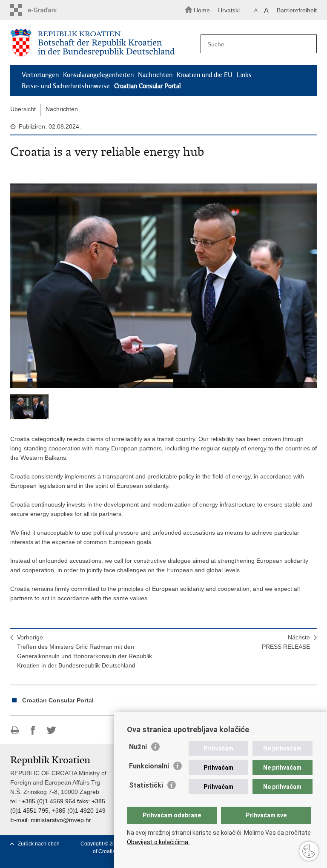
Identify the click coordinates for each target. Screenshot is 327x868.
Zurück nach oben (39, 844)
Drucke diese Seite (14, 730)
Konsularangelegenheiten (98, 75)
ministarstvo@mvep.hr (61, 819)
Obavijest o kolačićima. (158, 842)
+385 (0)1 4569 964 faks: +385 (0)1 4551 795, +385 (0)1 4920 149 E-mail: (58, 810)
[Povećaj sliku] (163, 285)
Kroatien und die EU (204, 75)
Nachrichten (155, 75)
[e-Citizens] (46, 10)
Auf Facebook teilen (33, 730)
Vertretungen (40, 75)
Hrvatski (229, 10)
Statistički (146, 785)
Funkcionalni (149, 766)
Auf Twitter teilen (51, 730)
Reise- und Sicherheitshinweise (66, 86)
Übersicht (23, 109)
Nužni (138, 747)
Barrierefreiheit (297, 10)
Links (244, 75)
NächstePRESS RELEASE (286, 642)
